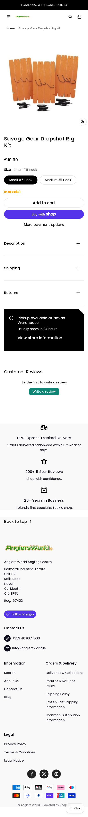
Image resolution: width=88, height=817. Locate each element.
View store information (40, 338)
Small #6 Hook (21, 180)
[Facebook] (31, 774)
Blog (7, 697)
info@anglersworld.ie (29, 648)
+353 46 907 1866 (26, 638)
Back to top (15, 521)
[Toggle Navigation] (8, 16)
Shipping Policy (58, 694)
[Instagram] (56, 774)
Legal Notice (14, 760)
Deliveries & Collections (64, 672)
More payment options (44, 224)
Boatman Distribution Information (63, 717)
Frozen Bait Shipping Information (62, 704)
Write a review (44, 391)
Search (10, 672)
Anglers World (30, 805)
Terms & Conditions (20, 752)
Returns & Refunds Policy (60, 683)
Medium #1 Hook (58, 180)
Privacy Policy (15, 744)
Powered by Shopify (56, 805)
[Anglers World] (23, 17)
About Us (11, 681)
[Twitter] (44, 774)
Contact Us (13, 689)
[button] (70, 16)
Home (11, 28)
